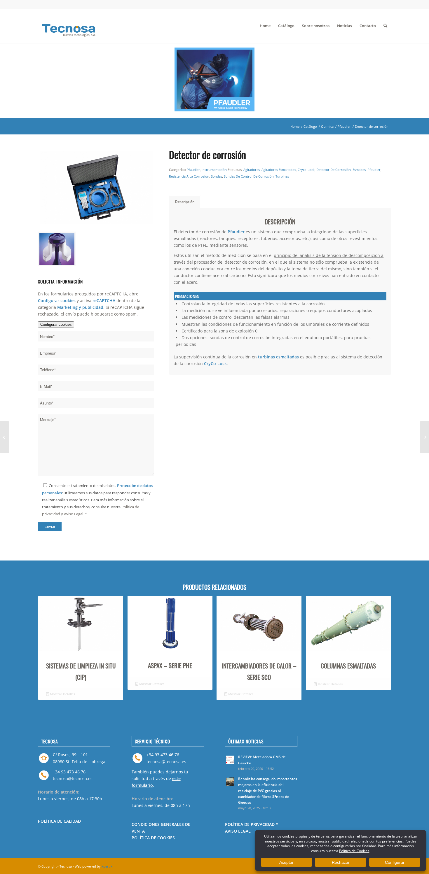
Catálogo (310, 126)
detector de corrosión (333, 169)
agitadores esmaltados (278, 169)
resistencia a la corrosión (189, 176)
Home (294, 126)
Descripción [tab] (185, 201)
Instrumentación (214, 169)
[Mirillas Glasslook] (4, 437)
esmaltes (359, 169)
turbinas (282, 176)
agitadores (251, 169)
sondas (216, 176)
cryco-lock (306, 169)
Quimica (327, 126)
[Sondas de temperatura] (424, 437)
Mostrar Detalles (62, 694)
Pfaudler (344, 126)
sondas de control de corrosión (249, 176)
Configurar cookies (56, 324)
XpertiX (107, 866)
